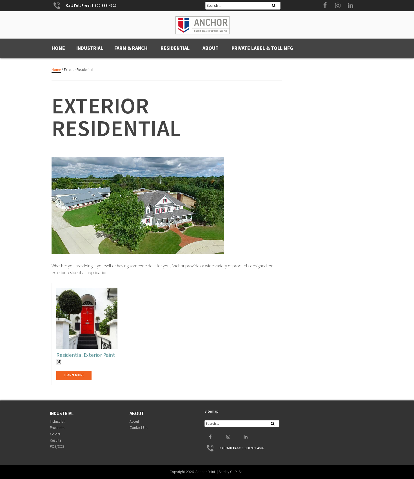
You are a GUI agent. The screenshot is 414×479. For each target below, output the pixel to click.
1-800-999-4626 (104, 5)
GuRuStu (237, 472)
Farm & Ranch (131, 48)
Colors (55, 434)
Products (57, 428)
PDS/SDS (57, 446)
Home (58, 48)
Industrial (89, 48)
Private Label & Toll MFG (262, 48)
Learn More (74, 375)
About (210, 48)
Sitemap (211, 411)
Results (55, 440)
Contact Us (138, 428)
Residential (175, 48)
